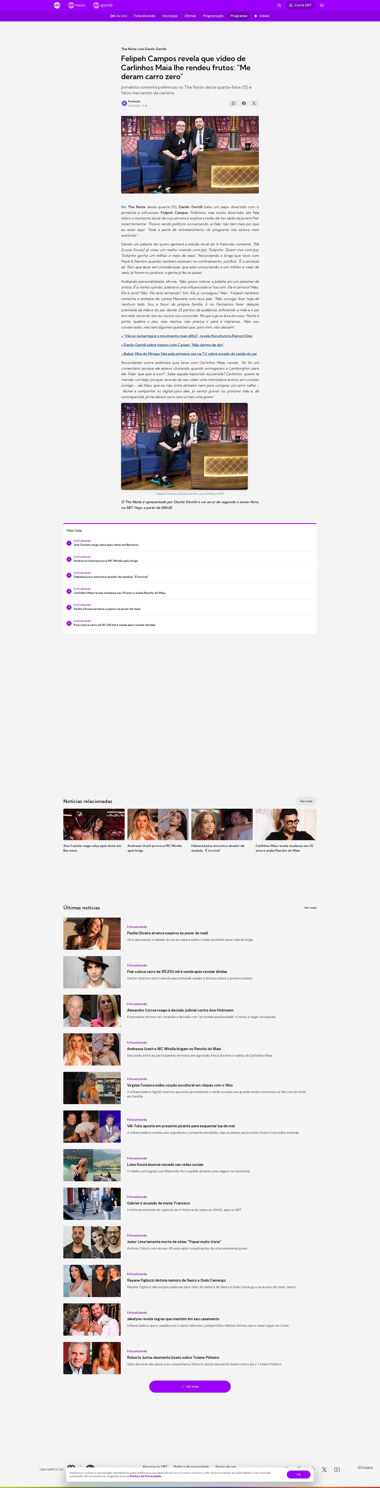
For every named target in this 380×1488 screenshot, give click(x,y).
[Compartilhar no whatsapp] (233, 103)
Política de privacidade (191, 1467)
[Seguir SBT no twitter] (324, 1469)
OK (298, 1475)
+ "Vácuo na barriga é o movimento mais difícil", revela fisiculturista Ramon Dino (186, 336)
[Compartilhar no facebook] (244, 103)
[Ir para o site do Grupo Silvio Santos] (60, 1470)
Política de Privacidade (145, 1476)
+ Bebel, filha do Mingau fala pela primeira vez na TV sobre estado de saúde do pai (189, 353)
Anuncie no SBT (155, 1467)
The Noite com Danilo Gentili (143, 49)
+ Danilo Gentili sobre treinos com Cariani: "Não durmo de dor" (172, 345)
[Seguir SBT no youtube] (337, 1469)
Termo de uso (225, 1467)
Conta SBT (303, 5)
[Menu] (321, 5)
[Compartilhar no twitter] (254, 103)
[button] (94, 836)
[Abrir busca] (279, 5)
